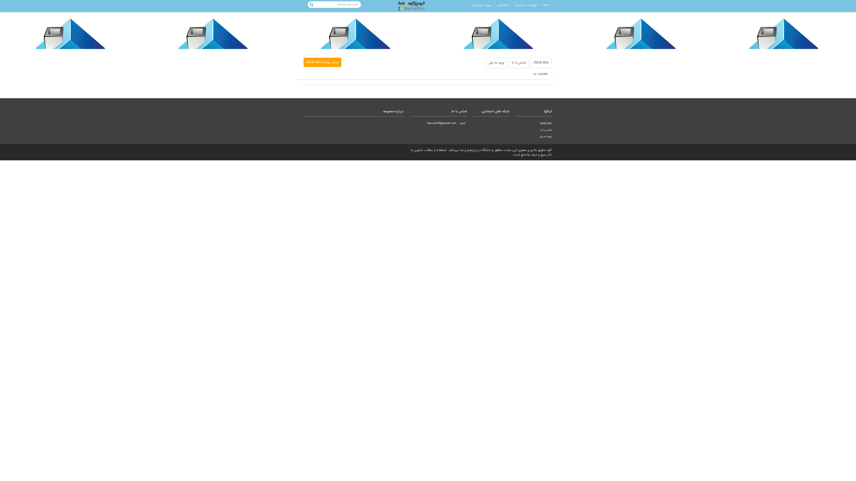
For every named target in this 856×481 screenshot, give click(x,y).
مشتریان (502, 5)
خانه (546, 5)
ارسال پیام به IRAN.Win (322, 62)
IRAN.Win (541, 62)
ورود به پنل (496, 62)
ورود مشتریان (482, 5)
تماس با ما (519, 62)
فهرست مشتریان (526, 5)
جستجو (312, 5)
